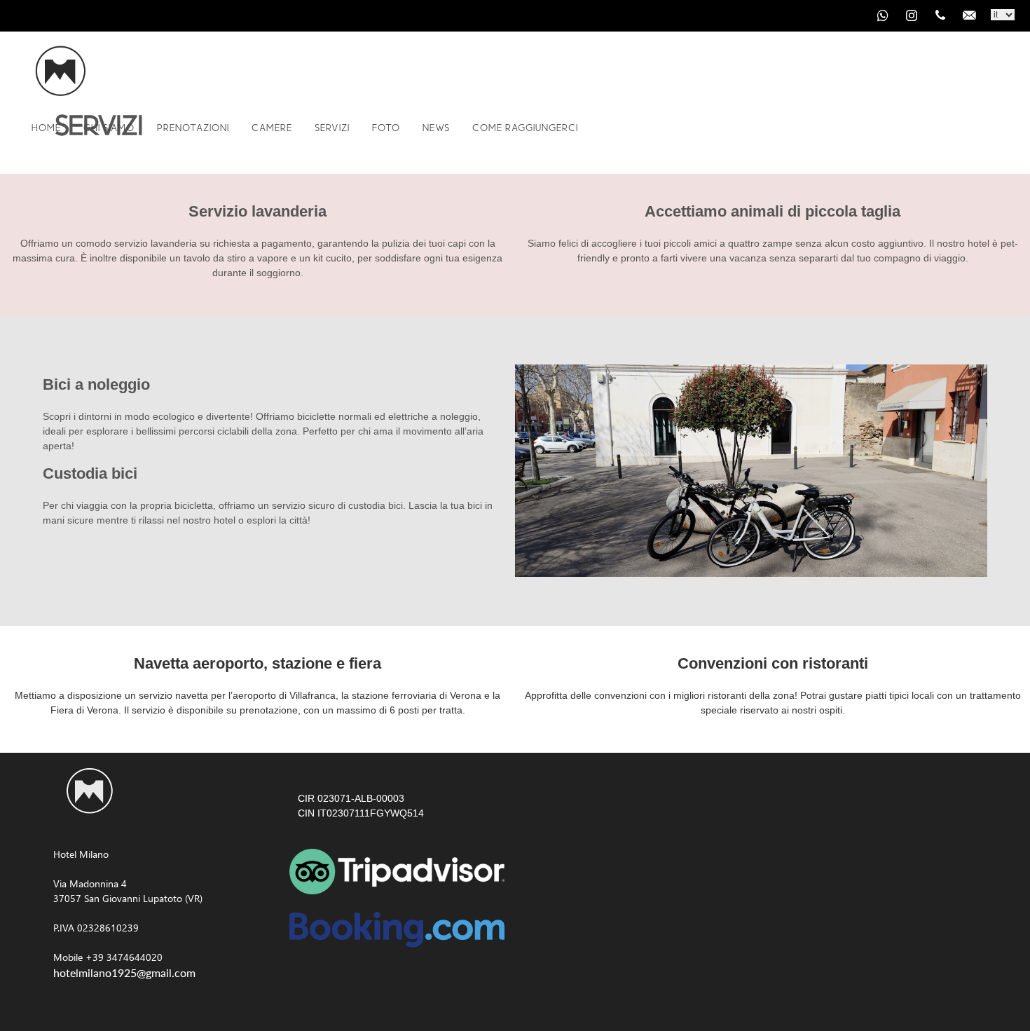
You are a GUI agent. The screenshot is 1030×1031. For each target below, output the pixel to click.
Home (46, 127)
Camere (272, 127)
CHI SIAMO (109, 127)
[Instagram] (912, 15)
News (436, 127)
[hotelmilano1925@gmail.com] (969, 15)
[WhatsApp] (883, 15)
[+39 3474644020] (940, 15)
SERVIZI (332, 127)
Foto (386, 127)
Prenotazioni (193, 127)
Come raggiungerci (525, 127)
